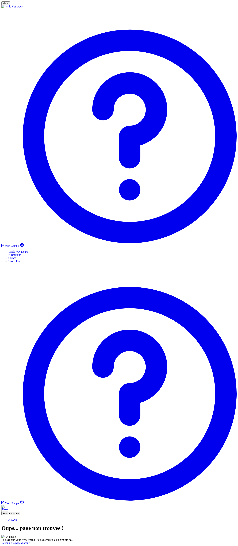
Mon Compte (12, 245)
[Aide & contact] (119, 242)
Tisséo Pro (14, 261)
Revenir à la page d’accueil (16, 542)
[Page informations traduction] (3, 245)
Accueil (12, 519)
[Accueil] (12, 6)
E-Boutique (14, 254)
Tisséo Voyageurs (18, 251)
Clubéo (12, 257)
